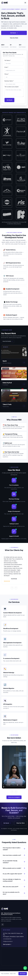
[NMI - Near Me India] (4, 2)
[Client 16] (7, 191)
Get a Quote (22, 973)
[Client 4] (21, 120)
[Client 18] (7, 203)
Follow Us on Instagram (14, 797)
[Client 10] (7, 155)
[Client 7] (7, 143)
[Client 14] (7, 179)
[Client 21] (21, 214)
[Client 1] (7, 214)
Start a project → (7, 944)
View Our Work (14, 38)
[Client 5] (7, 132)
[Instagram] (2, 924)
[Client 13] (21, 167)
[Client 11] (21, 155)
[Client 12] (7, 167)
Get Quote (13, 33)
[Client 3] (7, 120)
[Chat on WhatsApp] (25, 968)
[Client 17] (21, 191)
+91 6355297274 (7, 939)
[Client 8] (21, 143)
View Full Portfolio (7, 341)
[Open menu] (25, 2)
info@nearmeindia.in (8, 941)
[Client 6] (21, 132)
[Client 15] (21, 179)
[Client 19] (21, 203)
